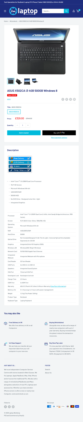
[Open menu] (5, 11)
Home (6, 21)
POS (5, 415)
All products (13, 21)
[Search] (66, 11)
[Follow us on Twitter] (9, 406)
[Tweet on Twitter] (70, 99)
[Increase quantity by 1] (28, 125)
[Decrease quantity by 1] (17, 125)
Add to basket (24, 133)
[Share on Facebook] (62, 99)
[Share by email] (74, 99)
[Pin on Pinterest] (66, 99)
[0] (78, 11)
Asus (9, 99)
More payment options (59, 137)
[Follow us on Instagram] (13, 406)
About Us (48, 373)
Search (47, 369)
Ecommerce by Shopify (17, 415)
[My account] (74, 11)
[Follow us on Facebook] (5, 406)
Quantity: (10, 125)
